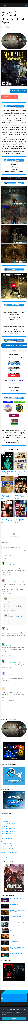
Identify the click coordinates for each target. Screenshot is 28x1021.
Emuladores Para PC (6, 819)
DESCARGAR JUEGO (19, 91)
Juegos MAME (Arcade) (6, 843)
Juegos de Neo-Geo (6, 833)
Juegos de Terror (5, 27)
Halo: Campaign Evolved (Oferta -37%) (18, 923)
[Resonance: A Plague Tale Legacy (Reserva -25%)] (5, 914)
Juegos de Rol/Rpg (22, 26)
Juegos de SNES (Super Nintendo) (9, 841)
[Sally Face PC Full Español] (5, 957)
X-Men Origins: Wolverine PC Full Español (20, 497)
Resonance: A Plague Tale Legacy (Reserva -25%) (18, 911)
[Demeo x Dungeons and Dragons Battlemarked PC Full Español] (14, 891)
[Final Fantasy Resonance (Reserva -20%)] (5, 932)
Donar (2, 816)
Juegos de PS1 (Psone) (6, 838)
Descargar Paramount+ (15, 916)
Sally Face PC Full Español (16, 953)
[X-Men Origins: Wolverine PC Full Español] (21, 493)
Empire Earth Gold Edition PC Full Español (20, 473)
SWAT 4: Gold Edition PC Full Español (5, 497)
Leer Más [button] (4, 1014)
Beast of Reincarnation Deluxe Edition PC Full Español (17, 948)
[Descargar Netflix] (5, 908)
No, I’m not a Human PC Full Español (7, 472)
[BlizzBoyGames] (3, 5)
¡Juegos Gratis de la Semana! (17, 898)
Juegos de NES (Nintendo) (7, 836)
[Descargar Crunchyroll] (5, 938)
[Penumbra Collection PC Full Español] (7, 517)
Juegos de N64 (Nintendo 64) (8, 828)
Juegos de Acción (14, 26)
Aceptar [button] (14, 1018)
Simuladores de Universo (7, 848)
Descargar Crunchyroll (15, 935)
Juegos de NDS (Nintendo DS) (8, 831)
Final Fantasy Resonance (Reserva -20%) (18, 929)
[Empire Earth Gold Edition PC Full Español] (21, 469)
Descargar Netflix (14, 904)
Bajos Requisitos (6, 26)
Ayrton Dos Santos (19, 616)
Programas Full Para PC (6, 845)
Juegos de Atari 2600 (6, 821)
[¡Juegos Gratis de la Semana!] (5, 902)
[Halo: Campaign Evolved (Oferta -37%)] (5, 926)
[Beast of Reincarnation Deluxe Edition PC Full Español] (5, 951)
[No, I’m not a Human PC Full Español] (7, 469)
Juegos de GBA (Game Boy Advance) (10, 823)
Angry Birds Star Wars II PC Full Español (19, 521)
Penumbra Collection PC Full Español (6, 521)
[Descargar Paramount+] (5, 920)
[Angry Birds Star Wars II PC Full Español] (21, 517)
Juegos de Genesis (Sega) (7, 826)
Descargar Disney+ (14, 941)
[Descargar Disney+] (5, 944)
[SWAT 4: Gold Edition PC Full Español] (7, 493)
